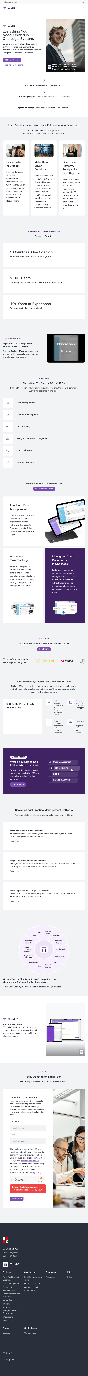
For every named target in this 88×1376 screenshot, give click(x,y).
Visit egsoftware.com (10, 2)
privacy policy (35, 1173)
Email (13, 1134)
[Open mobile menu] (83, 8)
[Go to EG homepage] (5, 1240)
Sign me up (17, 1199)
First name (15, 1121)
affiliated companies (30, 1161)
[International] (83, 2)
